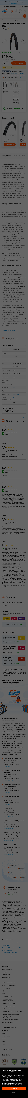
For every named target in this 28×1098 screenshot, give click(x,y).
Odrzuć (14, 1092)
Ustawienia (14, 1095)
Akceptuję (14, 1088)
